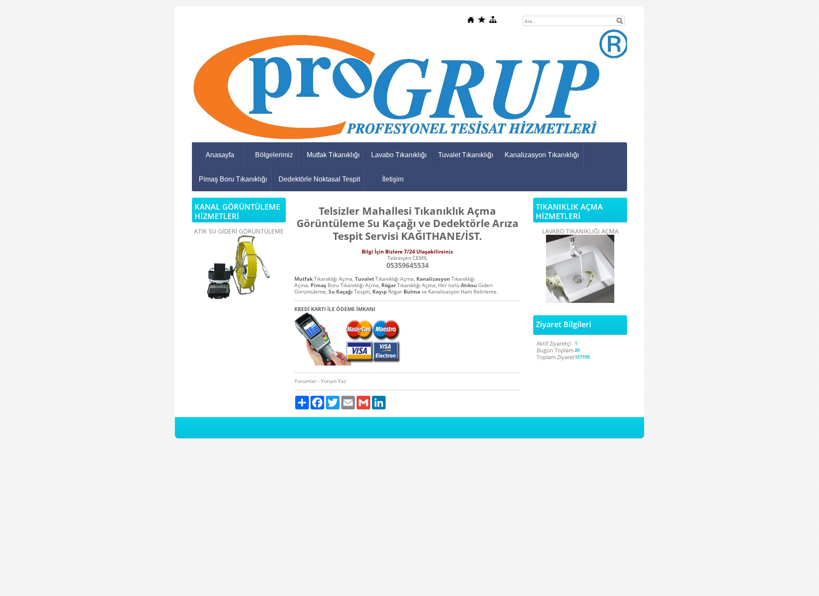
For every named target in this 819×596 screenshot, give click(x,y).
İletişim (393, 179)
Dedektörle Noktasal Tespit (319, 179)
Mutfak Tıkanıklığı (333, 154)
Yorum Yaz (333, 381)
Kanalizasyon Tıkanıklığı (542, 154)
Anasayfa (220, 154)
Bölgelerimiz (274, 154)
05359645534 (407, 265)
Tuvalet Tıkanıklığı (465, 154)
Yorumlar (305, 381)
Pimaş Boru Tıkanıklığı (233, 179)
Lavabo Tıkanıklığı (399, 154)
